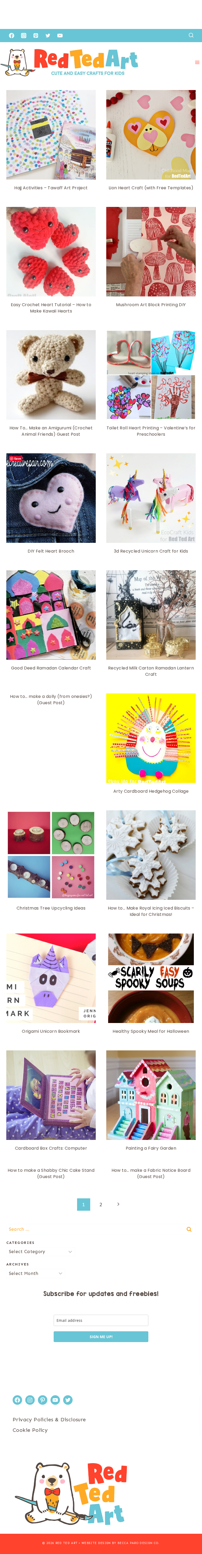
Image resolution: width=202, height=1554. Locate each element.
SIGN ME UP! (101, 1336)
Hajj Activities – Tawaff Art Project (51, 188)
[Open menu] (197, 62)
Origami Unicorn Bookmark (51, 1031)
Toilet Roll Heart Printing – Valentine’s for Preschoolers (151, 431)
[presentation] (51, 135)
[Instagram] (23, 35)
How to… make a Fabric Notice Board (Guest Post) (151, 1173)
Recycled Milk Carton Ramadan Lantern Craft (151, 671)
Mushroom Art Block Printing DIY (151, 305)
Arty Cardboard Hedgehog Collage (151, 791)
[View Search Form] (191, 35)
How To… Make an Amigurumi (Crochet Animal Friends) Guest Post (51, 431)
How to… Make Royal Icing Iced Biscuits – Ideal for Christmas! (151, 911)
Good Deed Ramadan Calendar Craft (51, 668)
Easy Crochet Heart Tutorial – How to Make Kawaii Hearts (51, 308)
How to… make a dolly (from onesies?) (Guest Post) (51, 699)
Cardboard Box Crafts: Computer (51, 1148)
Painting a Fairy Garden (151, 1148)
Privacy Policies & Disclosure (49, 1419)
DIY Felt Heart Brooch (51, 551)
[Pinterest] (36, 35)
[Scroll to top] (189, 1533)
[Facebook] (11, 35)
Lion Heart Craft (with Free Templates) (151, 188)
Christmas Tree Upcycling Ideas (51, 908)
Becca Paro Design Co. (139, 1543)
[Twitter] (48, 35)
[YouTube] (60, 35)
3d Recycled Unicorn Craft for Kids (151, 551)
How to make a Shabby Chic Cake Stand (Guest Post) (51, 1173)
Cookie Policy (30, 1430)
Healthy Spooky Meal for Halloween (151, 1031)
